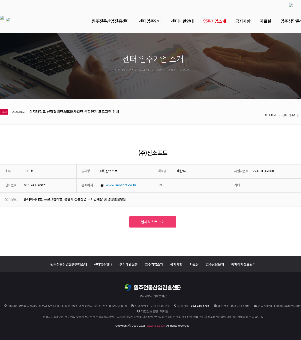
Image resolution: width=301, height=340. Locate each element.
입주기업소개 (154, 264)
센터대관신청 (128, 264)
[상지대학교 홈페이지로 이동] (286, 4)
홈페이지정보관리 (243, 264)
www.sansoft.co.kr (121, 185)
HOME (273, 115)
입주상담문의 (215, 264)
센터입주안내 (103, 264)
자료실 (194, 264)
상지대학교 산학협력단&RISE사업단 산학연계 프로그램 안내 (74, 111)
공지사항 (176, 264)
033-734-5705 (200, 306)
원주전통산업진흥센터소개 (68, 264)
